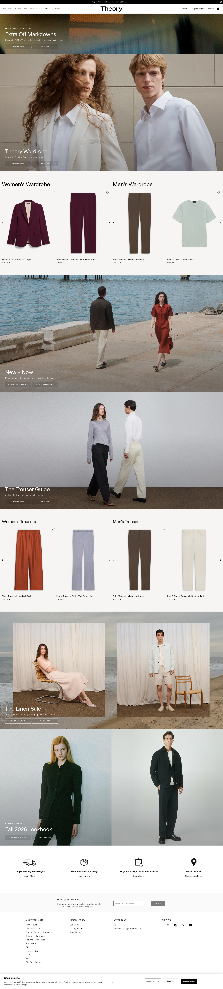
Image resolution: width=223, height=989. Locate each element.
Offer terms (62, 907)
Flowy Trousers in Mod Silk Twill (16, 596)
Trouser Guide (35, 9)
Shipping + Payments (35, 936)
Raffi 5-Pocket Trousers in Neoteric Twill (185, 596)
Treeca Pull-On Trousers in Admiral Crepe (75, 259)
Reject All (170, 981)
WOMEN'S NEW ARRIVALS (18, 384)
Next (109, 223)
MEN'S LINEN (45, 721)
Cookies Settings (152, 981)
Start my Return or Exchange (39, 932)
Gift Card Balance (34, 962)
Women (18, 9)
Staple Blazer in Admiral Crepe (16, 259)
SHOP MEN (45, 46)
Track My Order (33, 928)
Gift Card (30, 958)
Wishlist (211, 9)
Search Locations (193, 876)
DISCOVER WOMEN (18, 838)
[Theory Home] (111, 9)
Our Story (74, 925)
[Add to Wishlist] (53, 192)
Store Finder (75, 932)
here (91, 907)
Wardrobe (58, 9)
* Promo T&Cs (32, 951)
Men (25, 9)
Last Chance (47, 9)
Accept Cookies (189, 981)
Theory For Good (77, 928)
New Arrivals (7, 9)
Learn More (29, 876)
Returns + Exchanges (35, 940)
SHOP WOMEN (18, 46)
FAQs (28, 947)
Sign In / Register (199, 9)
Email (115, 925)
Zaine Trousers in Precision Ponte (128, 259)
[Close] (221, 2)
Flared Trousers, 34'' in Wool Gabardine (74, 596)
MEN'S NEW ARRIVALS (45, 384)
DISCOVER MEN (45, 838)
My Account (31, 925)
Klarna (28, 954)
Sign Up (158, 904)
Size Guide (31, 943)
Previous (2, 223)
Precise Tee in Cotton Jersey (180, 259)
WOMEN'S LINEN (18, 721)
